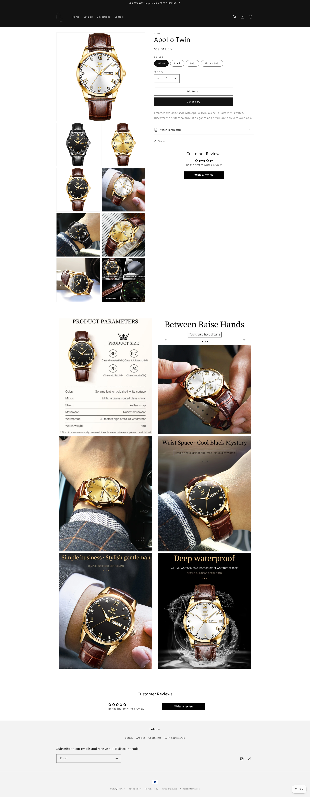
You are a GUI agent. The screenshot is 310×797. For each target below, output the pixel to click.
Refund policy (135, 788)
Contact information (190, 788)
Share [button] (161, 141)
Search (129, 737)
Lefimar (121, 788)
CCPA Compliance (175, 737)
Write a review (203, 175)
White (161, 63)
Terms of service (169, 788)
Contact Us (154, 737)
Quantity (158, 71)
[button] (235, 17)
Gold (193, 63)
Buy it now (193, 101)
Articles (140, 737)
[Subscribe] (117, 758)
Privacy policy (151, 788)
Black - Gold (212, 63)
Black (177, 63)
